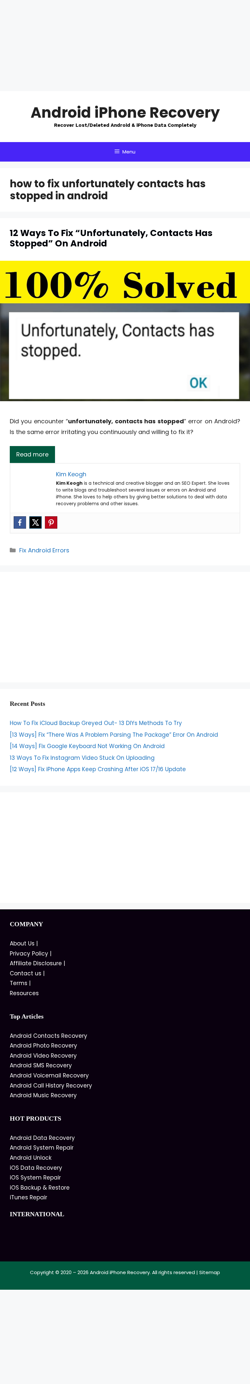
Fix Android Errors (44, 550)
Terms (18, 983)
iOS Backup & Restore (40, 1188)
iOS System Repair (35, 1177)
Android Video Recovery (43, 1056)
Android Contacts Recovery (48, 1036)
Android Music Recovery (43, 1095)
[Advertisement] (125, 45)
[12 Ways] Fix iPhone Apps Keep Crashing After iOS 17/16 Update (98, 769)
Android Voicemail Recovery (49, 1075)
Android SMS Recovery (41, 1065)
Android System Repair (42, 1148)
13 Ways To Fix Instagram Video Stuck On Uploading (82, 758)
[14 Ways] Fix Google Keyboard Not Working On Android (87, 746)
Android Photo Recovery (43, 1045)
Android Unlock (30, 1158)
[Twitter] (35, 522)
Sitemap (209, 1272)
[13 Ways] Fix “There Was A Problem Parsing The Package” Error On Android (114, 735)
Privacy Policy (29, 953)
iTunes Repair (28, 1197)
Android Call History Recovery (51, 1085)
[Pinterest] (51, 522)
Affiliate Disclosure (36, 963)
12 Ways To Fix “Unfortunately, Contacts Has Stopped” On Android (111, 238)
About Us (22, 943)
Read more (32, 454)
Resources (24, 993)
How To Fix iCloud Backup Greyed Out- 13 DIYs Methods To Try (96, 723)
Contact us (25, 973)
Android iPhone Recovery (125, 112)
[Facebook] (20, 522)
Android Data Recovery (42, 1138)
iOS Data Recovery (36, 1168)
